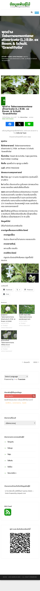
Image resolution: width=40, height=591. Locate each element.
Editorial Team (24, 117)
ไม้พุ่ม (9, 454)
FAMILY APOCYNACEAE (15, 57)
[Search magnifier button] (34, 396)
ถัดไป (35, 362)
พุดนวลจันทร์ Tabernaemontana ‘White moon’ (7, 342)
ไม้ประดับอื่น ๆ (12, 473)
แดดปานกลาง (17, 403)
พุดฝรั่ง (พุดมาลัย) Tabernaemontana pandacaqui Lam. (25, 317)
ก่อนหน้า (27, 362)
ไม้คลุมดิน (11, 442)
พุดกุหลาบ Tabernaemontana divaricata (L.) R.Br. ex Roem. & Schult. (8, 318)
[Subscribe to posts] (7, 512)
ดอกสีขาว (8, 403)
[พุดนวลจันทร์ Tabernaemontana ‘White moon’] (9, 334)
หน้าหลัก (4, 57)
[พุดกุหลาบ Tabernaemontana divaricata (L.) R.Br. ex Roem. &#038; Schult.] (9, 309)
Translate (21, 379)
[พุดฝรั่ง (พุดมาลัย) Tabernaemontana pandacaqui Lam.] (27, 309)
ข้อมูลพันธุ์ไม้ (20, 4)
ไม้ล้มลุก (10, 448)
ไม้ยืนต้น (10, 460)
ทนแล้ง (24, 403)
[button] (13, 273)
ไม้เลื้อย (10, 467)
